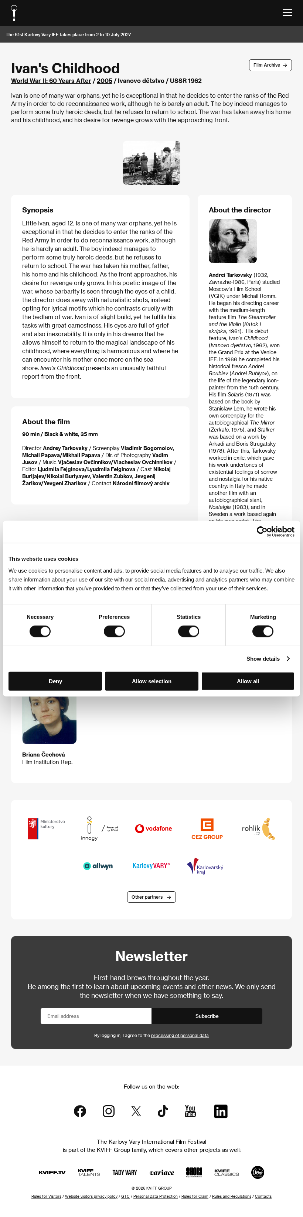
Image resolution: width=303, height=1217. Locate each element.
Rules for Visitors (46, 1196)
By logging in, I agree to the (151, 1035)
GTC (125, 1196)
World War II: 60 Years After (51, 80)
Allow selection (151, 681)
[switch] (114, 631)
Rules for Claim (194, 1196)
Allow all (248, 681)
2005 (104, 80)
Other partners (147, 896)
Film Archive (266, 64)
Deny (55, 681)
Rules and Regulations (231, 1196)
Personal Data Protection (155, 1196)
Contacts (263, 1196)
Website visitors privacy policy (91, 1196)
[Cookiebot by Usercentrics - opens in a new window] (262, 531)
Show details (263, 659)
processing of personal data (180, 1035)
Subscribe (207, 1016)
